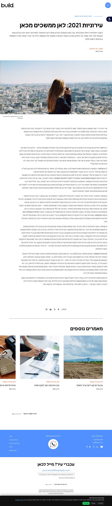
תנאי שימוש (13, 450)
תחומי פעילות (13, 440)
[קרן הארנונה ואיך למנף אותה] (39, 357)
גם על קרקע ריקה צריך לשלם (90, 385)
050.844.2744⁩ (98, 440)
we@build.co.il (97, 442)
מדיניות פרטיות (19, 500)
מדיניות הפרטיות (64, 478)
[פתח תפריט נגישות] (109, 19)
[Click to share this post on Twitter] (54, 309)
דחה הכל (100, 503)
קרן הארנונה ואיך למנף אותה (46, 385)
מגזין (11, 447)
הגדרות (93, 503)
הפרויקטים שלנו (14, 443)
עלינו (10, 436)
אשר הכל (86, 503)
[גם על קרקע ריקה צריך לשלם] (83, 357)
